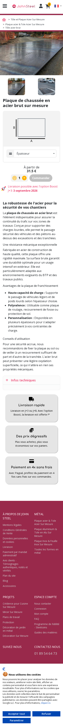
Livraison (8, 547)
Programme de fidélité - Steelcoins (46, 625)
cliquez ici (45, 702)
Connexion (40, 608)
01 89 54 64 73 (45, 653)
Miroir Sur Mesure (12, 612)
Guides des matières (45, 632)
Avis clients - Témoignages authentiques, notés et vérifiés (15, 565)
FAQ (36, 618)
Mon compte (41, 613)
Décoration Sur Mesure (15, 635)
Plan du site (9, 575)
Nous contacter (42, 603)
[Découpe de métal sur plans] (23, 6)
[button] (58, 6)
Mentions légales (12, 525)
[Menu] (3, 5)
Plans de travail (11, 617)
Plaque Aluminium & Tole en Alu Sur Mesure (45, 532)
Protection (8, 622)
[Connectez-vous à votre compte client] (41, 6)
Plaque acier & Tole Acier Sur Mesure (45, 522)
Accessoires (9, 586)
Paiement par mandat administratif (15, 553)
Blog (5, 580)
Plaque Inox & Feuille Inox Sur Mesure (45, 542)
